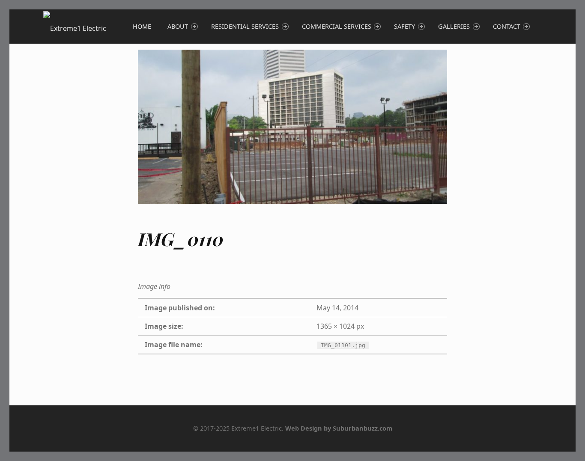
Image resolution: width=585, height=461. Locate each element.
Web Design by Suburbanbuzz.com (338, 428)
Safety (404, 26)
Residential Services (245, 26)
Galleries (454, 26)
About (177, 26)
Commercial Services (336, 26)
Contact (506, 26)
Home (142, 26)
